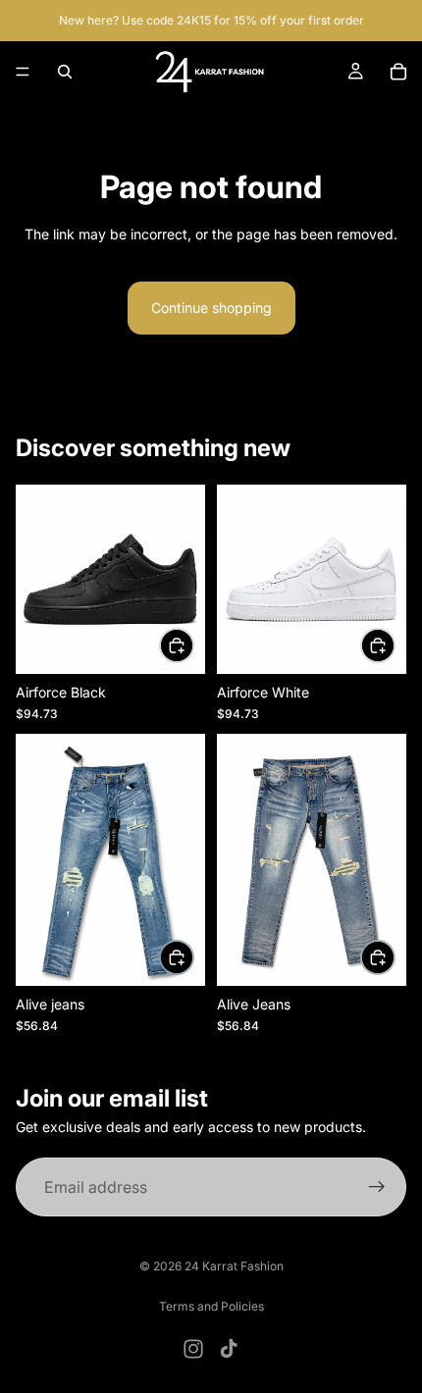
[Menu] (22, 71)
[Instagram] (193, 1349)
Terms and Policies (211, 1306)
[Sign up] (376, 1188)
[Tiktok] (228, 1349)
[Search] (64, 71)
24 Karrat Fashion (234, 1266)
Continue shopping (211, 307)
